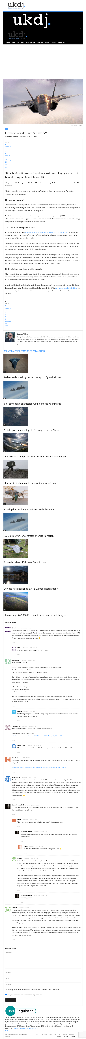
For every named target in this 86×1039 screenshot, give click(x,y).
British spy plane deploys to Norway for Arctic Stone (31, 430)
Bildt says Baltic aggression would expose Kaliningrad (32, 403)
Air (18, 42)
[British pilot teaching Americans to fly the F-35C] (43, 495)
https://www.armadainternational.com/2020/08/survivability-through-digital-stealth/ (37, 736)
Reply (13, 642)
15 (37, 136)
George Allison (12, 136)
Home (8, 42)
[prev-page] (3, 619)
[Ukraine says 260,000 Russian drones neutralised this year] (43, 601)
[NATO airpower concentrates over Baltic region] (43, 522)
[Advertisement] (43, 60)
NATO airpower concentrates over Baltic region (28, 535)
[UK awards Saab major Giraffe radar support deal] (43, 469)
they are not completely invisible (66, 288)
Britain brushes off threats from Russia (24, 562)
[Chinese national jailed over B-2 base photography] (43, 575)
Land (13, 42)
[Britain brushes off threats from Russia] (43, 548)
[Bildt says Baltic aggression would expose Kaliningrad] (43, 390)
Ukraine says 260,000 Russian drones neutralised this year (35, 615)
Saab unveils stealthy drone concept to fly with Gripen (32, 377)
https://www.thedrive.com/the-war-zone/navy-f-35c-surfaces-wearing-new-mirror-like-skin (39, 767)
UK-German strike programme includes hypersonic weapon (35, 456)
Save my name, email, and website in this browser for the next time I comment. (33, 989)
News (37, 1034)
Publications (72, 1034)
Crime (47, 42)
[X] (18, 344)
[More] (43, 168)
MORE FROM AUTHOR (34, 351)
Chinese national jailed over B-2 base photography (30, 588)
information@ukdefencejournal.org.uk (25, 1028)
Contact (53, 42)
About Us (61, 42)
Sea (22, 42)
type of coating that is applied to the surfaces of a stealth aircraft (46, 232)
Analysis (40, 42)
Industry (59, 1036)
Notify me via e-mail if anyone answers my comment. (24, 995)
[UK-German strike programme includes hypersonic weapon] (43, 442)
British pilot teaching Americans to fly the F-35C (29, 509)
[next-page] (4, 619)
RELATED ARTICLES (13, 351)
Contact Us (73, 1036)
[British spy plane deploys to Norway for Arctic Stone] (43, 416)
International (30, 42)
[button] (79, 28)
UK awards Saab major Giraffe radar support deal (29, 482)
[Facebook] (6, 1030)
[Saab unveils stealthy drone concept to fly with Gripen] (43, 363)
